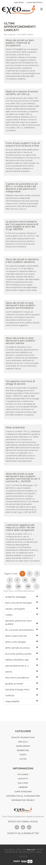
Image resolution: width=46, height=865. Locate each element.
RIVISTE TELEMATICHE (23, 737)
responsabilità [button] (12, 701)
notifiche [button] (9, 695)
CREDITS (23, 856)
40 (25, 580)
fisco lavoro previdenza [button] (17, 677)
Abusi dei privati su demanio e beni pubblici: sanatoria (22, 260)
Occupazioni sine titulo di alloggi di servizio (20, 382)
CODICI (23, 754)
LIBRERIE (23, 787)
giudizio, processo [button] (14, 683)
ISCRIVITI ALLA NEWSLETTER (23, 833)
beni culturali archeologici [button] (18, 603)
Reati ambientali (15, 427)
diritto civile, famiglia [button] (15, 642)
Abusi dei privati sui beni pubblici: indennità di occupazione (20, 43)
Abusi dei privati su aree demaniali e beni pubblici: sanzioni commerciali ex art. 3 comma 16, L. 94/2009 (23, 477)
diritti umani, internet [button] (16, 636)
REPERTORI (23, 750)
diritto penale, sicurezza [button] (17, 648)
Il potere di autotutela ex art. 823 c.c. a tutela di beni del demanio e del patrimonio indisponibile (22, 188)
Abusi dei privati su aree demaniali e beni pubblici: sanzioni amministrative (21, 305)
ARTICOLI (23, 742)
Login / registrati (35, 2)
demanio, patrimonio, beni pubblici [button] (18, 622)
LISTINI (23, 759)
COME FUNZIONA (23, 791)
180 (28, 586)
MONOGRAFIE (23, 746)
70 (34, 580)
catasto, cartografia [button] (15, 609)
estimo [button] (8, 672)
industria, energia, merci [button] (17, 689)
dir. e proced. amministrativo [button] (19, 630)
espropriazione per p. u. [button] (17, 666)
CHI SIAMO (23, 774)
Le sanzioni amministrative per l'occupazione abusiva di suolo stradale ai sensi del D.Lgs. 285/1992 (22, 225)
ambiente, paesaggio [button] (15, 597)
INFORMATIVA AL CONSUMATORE (23, 796)
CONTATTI (23, 779)
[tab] (22, 597)
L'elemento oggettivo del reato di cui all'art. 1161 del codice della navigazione (20, 528)
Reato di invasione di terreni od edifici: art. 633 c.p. (22, 93)
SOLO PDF (23, 783)
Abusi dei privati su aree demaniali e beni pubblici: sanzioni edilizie (21, 341)
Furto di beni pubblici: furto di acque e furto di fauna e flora (23, 144)
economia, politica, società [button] (18, 654)
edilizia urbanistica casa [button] (17, 660)
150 (18, 586)
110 (8, 586)
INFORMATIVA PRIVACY (23, 800)
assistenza (19, 2)
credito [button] (9, 615)
